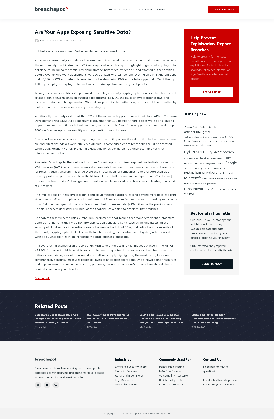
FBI (196, 163)
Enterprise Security (171, 384)
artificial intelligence (197, 132)
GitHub (220, 163)
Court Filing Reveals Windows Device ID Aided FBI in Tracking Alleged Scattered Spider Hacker (161, 318)
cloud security (215, 141)
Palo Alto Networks (195, 183)
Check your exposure (152, 9)
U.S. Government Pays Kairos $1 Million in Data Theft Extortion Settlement (108, 318)
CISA (187, 141)
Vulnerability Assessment (174, 375)
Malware (211, 172)
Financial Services (126, 371)
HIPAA (197, 168)
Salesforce (212, 189)
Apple (212, 127)
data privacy (204, 158)
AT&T (224, 137)
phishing (211, 183)
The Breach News (119, 9)
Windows (189, 193)
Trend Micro (232, 189)
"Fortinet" (189, 127)
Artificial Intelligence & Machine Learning (202, 137)
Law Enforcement (126, 384)
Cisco (195, 141)
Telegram (221, 189)
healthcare (188, 168)
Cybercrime (205, 145)
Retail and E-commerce (129, 375)
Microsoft (192, 177)
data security (218, 157)
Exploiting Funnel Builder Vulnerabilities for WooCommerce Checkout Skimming (214, 318)
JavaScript (205, 168)
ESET (228, 158)
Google (231, 163)
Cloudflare (203, 141)
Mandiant (223, 173)
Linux (222, 168)
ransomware (195, 188)
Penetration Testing (171, 366)
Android (203, 127)
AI (197, 127)
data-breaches (74, 40)
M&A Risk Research (171, 371)
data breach (224, 152)
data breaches (191, 158)
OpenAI (234, 178)
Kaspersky (215, 168)
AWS (231, 137)
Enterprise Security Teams (131, 366)
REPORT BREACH (224, 9)
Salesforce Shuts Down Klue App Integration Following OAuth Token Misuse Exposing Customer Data (58, 318)
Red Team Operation (172, 380)
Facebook (189, 163)
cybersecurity (198, 151)
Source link (42, 278)
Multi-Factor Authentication (215, 178)
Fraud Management (207, 163)
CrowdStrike (228, 141)
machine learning (194, 172)
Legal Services (124, 380)
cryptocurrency (190, 146)
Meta (231, 172)
